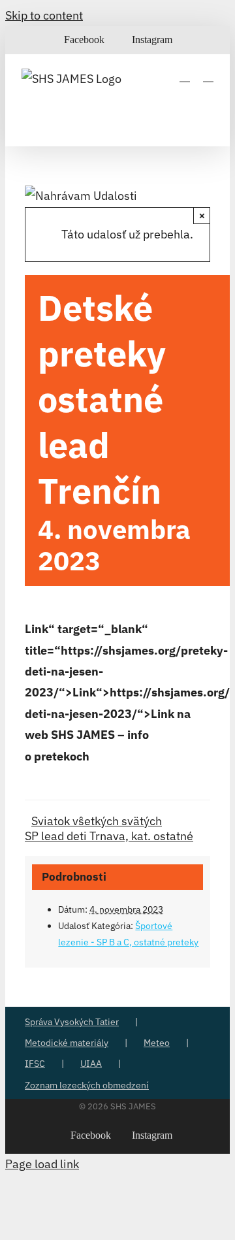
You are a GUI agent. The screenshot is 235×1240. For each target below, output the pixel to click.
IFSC (35, 1063)
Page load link (42, 1163)
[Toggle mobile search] (185, 75)
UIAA (91, 1063)
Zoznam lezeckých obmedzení (87, 1085)
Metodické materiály (66, 1043)
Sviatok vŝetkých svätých (96, 820)
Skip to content (44, 15)
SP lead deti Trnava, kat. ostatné (109, 835)
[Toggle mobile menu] (208, 75)
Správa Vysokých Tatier (72, 1022)
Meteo (157, 1043)
